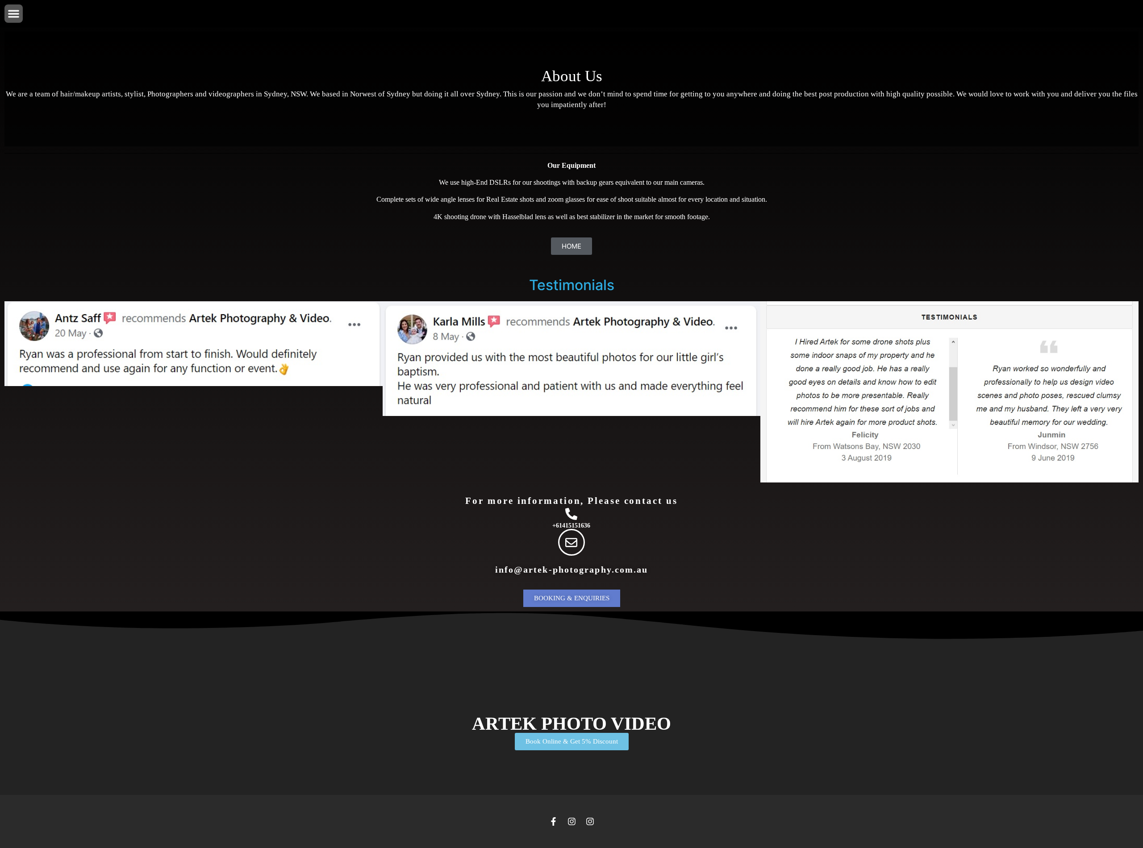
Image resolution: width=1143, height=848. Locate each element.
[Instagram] (571, 821)
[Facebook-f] (553, 821)
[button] (13, 13)
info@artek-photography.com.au (571, 569)
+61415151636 (571, 525)
